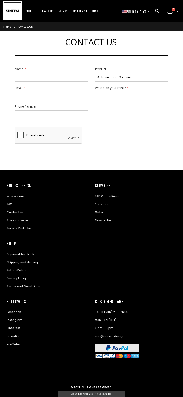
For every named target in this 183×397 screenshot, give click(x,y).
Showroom (103, 204)
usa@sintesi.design (110, 336)
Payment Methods (20, 254)
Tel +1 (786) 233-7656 (111, 312)
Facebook (14, 312)
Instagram (14, 320)
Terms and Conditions (23, 286)
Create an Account (85, 11)
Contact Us (45, 11)
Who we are (15, 196)
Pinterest (14, 328)
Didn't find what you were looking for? (91, 394)
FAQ (9, 204)
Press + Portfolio (19, 228)
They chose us (18, 220)
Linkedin (13, 336)
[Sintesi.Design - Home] (12, 13)
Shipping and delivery (23, 262)
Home (7, 27)
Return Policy (16, 270)
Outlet (100, 212)
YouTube (13, 344)
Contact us (15, 212)
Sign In (62, 11)
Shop (29, 11)
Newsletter (103, 220)
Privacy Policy (17, 278)
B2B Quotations (107, 196)
